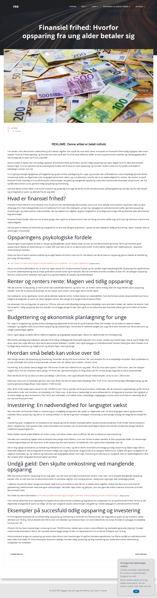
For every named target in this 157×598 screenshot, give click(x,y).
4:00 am (18, 131)
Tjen (83, 7)
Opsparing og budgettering (115, 7)
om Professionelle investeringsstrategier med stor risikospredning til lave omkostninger (77, 495)
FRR (16, 7)
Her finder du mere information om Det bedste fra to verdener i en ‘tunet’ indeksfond (49, 263)
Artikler (139, 7)
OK (136, 591)
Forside (73, 7)
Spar (94, 7)
